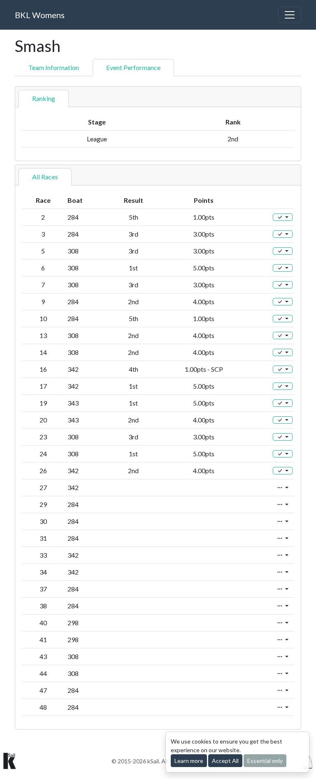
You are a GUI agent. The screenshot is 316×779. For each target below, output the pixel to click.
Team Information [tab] (53, 67)
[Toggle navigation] (289, 15)
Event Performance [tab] (133, 67)
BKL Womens (40, 15)
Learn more (188, 760)
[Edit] (283, 217)
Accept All (225, 760)
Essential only (265, 760)
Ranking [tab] (43, 98)
